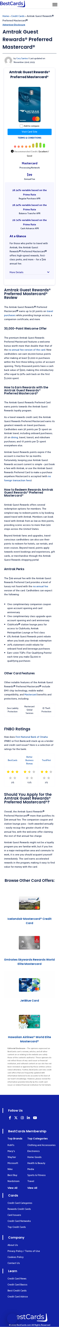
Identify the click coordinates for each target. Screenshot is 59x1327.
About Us (13, 1245)
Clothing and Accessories (41, 1145)
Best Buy (12, 1175)
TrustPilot (46, 760)
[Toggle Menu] (54, 4)
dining (14, 437)
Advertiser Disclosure (14, 25)
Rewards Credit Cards (19, 1209)
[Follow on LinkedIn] (10, 1118)
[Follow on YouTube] (35, 1118)
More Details (16, 272)
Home (6, 16)
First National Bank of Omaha (32, 737)
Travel (30, 1181)
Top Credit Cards (17, 1227)
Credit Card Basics (17, 1285)
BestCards (12, 760)
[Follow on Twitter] (16, 1118)
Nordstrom (13, 1181)
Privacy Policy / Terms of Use (24, 1251)
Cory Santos (22, 58)
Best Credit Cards (17, 1291)
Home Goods (34, 1157)
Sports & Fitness (36, 1175)
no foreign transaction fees (27, 478)
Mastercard (30, 695)
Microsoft (13, 1163)
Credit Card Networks (19, 1221)
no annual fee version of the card (26, 350)
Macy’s (11, 1151)
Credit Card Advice (18, 1297)
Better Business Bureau (29, 760)
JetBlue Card (29, 1000)
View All (12, 1188)
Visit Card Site (29, 132)
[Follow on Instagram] (22, 1118)
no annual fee (40, 586)
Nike (10, 1169)
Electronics (33, 1151)
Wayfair (12, 1157)
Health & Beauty (36, 1163)
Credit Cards (18, 16)
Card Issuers (14, 1215)
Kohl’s (11, 1145)
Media (30, 1169)
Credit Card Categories (20, 1203)
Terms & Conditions (29, 138)
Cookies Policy (16, 1257)
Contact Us (14, 1263)
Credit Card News (17, 1279)
